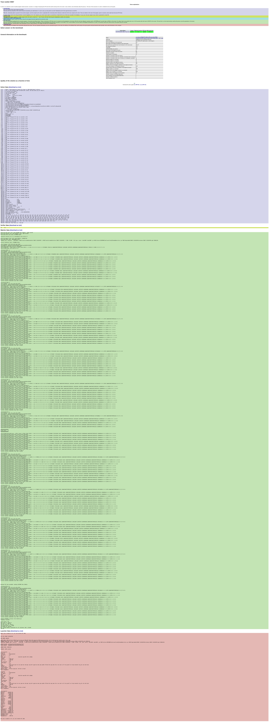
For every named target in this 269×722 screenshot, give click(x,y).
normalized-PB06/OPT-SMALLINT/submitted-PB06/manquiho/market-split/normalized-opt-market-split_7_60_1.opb (149, 38)
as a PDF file (136, 84)
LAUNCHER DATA (7, 24)
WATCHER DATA (6, 20)
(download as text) (15, 87)
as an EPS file (143, 84)
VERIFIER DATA (6, 16)
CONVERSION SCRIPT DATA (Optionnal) (12, 18)
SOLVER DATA (6, 8)
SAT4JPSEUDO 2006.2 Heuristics (123, 31)
